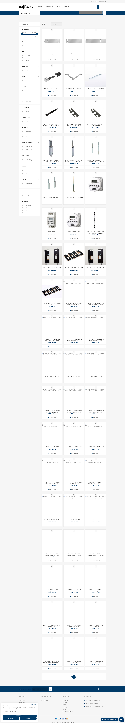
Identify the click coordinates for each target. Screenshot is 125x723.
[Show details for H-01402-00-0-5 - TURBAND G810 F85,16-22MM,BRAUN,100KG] (74, 399)
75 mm (27, 58)
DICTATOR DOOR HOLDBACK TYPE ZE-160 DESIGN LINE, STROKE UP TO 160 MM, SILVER (74, 197)
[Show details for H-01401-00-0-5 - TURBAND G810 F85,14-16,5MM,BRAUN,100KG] (95, 291)
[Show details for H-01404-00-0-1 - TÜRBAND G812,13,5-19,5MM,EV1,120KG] (95, 470)
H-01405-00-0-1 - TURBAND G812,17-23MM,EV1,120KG (52, 626)
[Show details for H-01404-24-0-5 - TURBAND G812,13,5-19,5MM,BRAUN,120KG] (95, 542)
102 (27, 171)
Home (20, 20)
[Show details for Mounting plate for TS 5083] (74, 41)
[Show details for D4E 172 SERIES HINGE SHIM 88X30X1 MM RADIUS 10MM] (95, 112)
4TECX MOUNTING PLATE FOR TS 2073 (52, 53)
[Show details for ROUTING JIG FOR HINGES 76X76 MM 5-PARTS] (74, 255)
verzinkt (28, 45)
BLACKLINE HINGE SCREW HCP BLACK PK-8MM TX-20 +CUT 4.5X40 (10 (51, 126)
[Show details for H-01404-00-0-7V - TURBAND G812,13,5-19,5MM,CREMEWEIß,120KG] (95, 506)
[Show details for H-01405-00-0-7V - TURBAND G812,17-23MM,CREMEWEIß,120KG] (52, 649)
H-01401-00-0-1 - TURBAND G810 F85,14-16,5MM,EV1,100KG (74, 304)
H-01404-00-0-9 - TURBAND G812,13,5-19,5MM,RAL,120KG (51, 554)
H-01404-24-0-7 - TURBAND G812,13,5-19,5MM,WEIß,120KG (51, 590)
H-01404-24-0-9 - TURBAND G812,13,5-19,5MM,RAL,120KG (95, 590)
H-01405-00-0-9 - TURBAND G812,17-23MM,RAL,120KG (74, 661)
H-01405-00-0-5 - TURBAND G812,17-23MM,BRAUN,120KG (74, 626)
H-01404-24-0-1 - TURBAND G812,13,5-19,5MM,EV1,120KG (73, 554)
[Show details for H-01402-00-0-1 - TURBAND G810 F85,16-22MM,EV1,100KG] (52, 399)
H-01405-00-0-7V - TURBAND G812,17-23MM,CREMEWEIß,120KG (51, 661)
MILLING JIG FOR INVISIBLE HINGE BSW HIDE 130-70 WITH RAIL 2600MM (95, 233)
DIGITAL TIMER (95, 196)
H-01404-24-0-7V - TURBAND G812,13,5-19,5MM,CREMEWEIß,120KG (74, 591)
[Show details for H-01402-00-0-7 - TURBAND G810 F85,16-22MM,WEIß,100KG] (95, 399)
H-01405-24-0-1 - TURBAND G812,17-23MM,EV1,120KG (96, 661)
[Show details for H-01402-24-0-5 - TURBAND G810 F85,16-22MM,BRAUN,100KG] (95, 434)
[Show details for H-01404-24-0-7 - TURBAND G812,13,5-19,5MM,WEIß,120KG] (52, 577)
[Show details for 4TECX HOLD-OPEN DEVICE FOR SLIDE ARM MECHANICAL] (52, 77)
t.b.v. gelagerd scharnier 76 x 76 (30, 160)
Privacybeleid (33, 704)
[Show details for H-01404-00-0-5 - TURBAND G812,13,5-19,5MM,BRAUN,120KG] (52, 506)
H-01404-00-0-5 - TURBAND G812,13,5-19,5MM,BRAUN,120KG (52, 518)
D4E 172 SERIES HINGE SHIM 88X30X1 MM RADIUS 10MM (96, 125)
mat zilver (28, 80)
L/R (27, 121)
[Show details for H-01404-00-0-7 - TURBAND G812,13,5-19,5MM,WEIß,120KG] (74, 506)
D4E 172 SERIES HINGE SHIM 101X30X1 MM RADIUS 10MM (74, 125)
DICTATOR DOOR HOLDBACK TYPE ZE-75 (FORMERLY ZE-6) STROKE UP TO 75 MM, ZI (95, 162)
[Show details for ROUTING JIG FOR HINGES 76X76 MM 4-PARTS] (52, 255)
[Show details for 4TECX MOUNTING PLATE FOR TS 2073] (52, 41)
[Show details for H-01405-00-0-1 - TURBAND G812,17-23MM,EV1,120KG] (52, 613)
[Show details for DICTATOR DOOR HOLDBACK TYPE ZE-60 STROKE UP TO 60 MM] (52, 148)
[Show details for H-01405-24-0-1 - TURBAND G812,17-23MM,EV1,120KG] (95, 649)
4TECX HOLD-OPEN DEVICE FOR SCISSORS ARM (73, 89)
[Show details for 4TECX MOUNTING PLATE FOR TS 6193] (95, 41)
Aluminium (28, 205)
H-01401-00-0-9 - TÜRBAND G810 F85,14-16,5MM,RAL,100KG (74, 339)
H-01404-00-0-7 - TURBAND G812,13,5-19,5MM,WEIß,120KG (73, 518)
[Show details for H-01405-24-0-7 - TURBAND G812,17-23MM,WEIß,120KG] (74, 685)
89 (26, 173)
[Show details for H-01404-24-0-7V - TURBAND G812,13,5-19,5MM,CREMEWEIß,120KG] (74, 577)
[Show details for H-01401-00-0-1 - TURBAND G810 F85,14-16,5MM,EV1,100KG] (74, 291)
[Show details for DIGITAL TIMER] (95, 184)
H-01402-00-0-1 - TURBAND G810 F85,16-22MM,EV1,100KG (52, 411)
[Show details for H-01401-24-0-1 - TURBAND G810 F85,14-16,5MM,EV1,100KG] (95, 327)
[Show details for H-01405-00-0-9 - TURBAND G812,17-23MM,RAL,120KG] (74, 649)
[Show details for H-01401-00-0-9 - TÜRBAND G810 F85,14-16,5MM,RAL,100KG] (74, 327)
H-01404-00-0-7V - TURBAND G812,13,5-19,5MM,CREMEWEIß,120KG (96, 519)
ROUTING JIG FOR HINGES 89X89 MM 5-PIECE (52, 304)
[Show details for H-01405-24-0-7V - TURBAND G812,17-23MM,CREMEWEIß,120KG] (95, 685)
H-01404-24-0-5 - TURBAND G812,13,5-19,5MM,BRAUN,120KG (95, 554)
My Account (94, 1)
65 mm (27, 111)
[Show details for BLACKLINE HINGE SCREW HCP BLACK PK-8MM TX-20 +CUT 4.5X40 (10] (52, 112)
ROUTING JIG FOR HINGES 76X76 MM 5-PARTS (74, 268)
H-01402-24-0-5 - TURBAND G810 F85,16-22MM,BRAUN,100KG (96, 447)
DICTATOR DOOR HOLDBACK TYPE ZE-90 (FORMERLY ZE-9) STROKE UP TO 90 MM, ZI (51, 197)
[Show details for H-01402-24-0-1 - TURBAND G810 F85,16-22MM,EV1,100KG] (74, 434)
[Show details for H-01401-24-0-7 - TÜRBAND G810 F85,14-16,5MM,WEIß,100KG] (74, 363)
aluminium (28, 131)
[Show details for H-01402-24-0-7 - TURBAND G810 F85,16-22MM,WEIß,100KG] (52, 470)
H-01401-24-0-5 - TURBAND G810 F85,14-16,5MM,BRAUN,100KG (52, 375)
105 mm (28, 55)
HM (27, 134)
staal (27, 136)
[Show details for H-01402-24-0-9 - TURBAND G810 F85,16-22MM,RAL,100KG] (74, 470)
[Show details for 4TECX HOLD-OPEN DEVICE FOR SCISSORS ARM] (74, 77)
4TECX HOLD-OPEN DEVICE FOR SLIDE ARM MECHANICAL (52, 89)
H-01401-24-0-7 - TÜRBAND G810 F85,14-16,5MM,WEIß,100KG (74, 375)
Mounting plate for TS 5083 (73, 53)
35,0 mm (28, 91)
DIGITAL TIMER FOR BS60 (73, 232)
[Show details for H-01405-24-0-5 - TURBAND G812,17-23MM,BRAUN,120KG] (52, 685)
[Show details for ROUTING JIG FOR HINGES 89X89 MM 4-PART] (95, 255)
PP (26, 208)
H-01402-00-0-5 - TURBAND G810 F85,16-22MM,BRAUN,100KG (74, 411)
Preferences (103, 1)
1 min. (27, 195)
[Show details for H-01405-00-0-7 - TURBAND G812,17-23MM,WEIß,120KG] (95, 613)
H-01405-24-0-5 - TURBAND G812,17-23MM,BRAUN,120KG (52, 697)
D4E (27, 70)
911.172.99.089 (29, 149)
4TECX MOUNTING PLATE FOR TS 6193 (95, 53)
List (44, 24)
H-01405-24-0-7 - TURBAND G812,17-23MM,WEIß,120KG (74, 697)
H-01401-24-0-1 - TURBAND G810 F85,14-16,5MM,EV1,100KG (96, 339)
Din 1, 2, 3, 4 (29, 101)
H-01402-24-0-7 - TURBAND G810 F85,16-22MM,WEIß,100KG (52, 483)
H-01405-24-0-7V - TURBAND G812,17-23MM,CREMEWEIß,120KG (95, 697)
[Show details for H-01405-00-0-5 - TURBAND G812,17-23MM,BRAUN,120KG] (74, 613)
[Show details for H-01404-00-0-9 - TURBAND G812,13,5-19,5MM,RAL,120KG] (52, 542)
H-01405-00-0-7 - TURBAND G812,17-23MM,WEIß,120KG (96, 626)
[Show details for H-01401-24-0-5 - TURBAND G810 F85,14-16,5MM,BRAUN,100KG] (52, 363)
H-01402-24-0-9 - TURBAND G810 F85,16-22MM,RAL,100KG (74, 483)
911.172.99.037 (29, 146)
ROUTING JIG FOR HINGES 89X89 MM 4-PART (96, 268)
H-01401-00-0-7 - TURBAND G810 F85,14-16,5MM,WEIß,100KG (52, 339)
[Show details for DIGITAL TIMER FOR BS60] (74, 220)
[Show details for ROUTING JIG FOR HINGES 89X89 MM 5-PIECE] (52, 291)
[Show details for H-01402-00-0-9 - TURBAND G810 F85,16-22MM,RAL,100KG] (52, 434)
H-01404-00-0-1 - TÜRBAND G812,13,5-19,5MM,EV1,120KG (95, 483)
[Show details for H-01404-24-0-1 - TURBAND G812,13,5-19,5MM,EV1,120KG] (74, 542)
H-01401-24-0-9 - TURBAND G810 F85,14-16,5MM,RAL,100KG (96, 375)
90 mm (27, 60)
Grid (42, 24)
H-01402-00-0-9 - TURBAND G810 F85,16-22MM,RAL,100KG (52, 447)
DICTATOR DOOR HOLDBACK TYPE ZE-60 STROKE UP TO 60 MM (51, 161)
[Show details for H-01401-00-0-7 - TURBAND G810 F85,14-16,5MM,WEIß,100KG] (52, 327)
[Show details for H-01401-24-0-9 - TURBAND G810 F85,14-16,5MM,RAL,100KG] (95, 363)
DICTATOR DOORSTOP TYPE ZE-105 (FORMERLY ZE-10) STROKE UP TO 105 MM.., (73, 162)
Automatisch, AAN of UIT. (29, 184)
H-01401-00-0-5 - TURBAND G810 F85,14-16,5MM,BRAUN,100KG (96, 304)
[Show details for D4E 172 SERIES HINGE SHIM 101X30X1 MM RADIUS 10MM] (74, 112)
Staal (27, 213)
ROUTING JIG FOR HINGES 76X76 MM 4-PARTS (52, 268)
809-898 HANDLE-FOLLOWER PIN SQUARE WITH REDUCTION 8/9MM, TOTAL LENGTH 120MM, (95, 90)
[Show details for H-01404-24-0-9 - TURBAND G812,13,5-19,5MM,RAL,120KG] (95, 577)
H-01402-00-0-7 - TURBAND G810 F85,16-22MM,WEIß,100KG (96, 411)
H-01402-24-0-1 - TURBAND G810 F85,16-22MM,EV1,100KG (74, 447)
